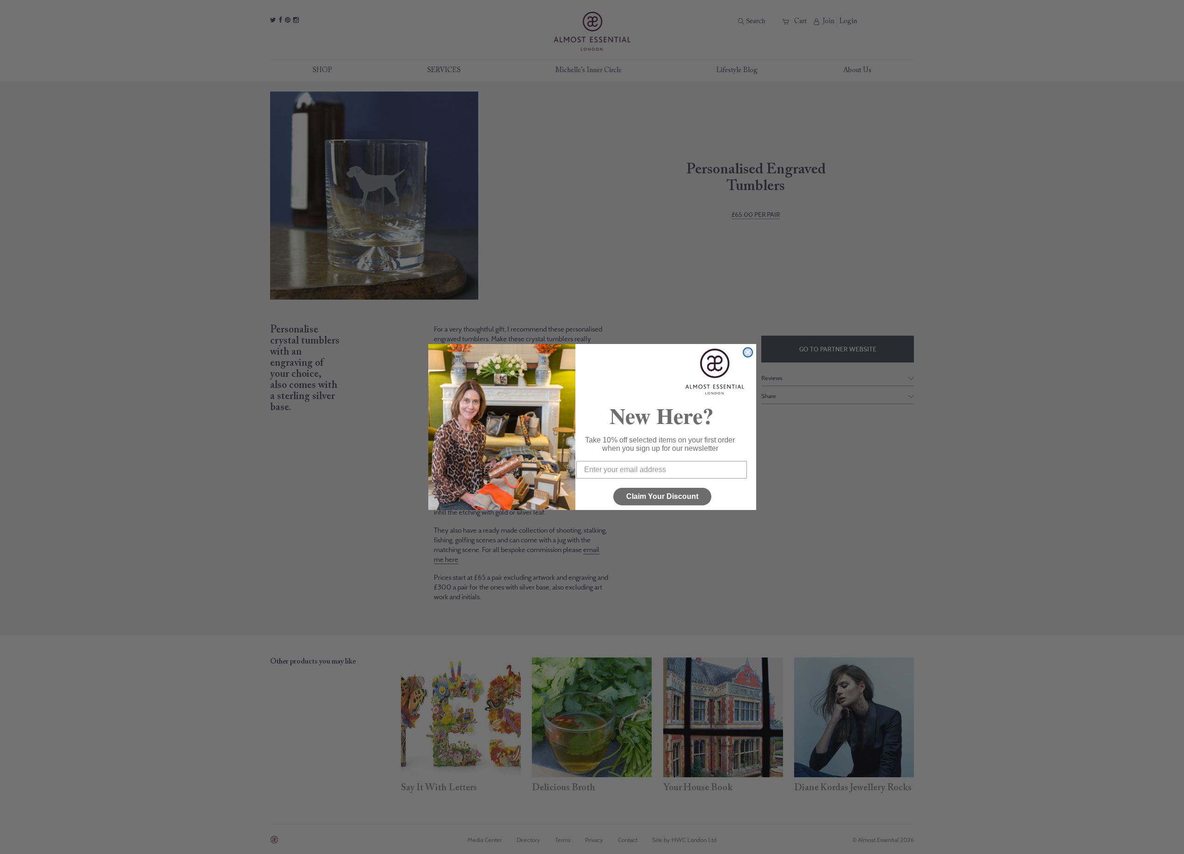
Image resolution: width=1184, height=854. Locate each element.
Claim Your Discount (662, 496)
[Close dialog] (747, 352)
